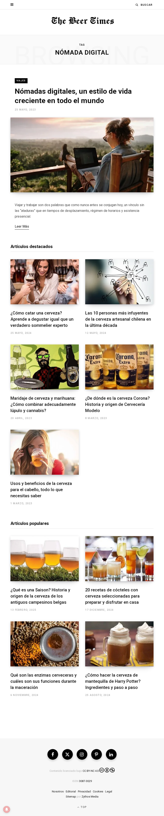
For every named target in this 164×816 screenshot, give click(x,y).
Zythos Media (90, 796)
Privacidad (84, 791)
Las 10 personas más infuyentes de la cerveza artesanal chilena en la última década (118, 319)
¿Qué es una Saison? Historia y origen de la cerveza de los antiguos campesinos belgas (40, 596)
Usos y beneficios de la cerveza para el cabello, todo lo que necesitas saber (41, 489)
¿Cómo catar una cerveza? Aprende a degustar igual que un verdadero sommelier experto (41, 319)
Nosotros (58, 791)
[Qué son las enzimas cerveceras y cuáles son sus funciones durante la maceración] (44, 643)
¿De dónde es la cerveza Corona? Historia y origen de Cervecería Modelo (117, 404)
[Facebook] (52, 754)
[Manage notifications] (6, 809)
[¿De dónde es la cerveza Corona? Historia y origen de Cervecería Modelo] (119, 367)
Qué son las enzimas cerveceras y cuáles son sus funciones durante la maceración (43, 681)
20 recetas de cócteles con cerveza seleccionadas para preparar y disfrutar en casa (112, 596)
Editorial (71, 791)
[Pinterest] (96, 754)
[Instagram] (82, 754)
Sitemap (71, 796)
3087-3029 (85, 781)
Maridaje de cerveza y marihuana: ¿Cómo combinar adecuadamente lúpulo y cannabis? (43, 404)
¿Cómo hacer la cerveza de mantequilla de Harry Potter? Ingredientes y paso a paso (113, 681)
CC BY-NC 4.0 (91, 770)
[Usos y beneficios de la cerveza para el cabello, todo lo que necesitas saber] (44, 452)
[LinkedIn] (111, 754)
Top (83, 807)
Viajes (21, 80)
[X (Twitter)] (67, 754)
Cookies (98, 791)
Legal (108, 791)
